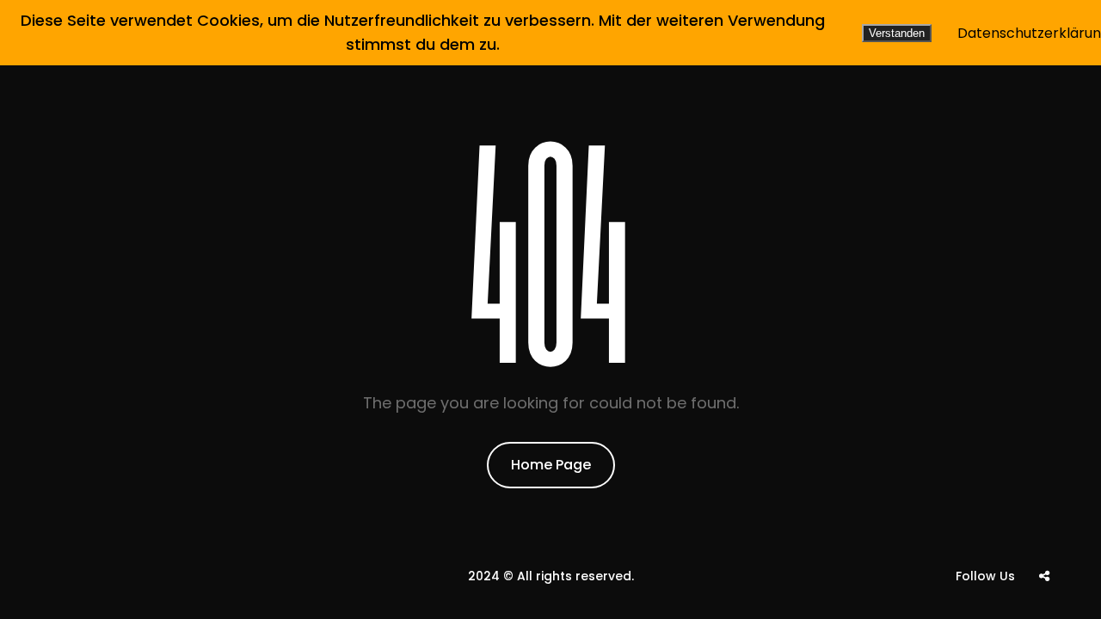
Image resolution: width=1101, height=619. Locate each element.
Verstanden (897, 33)
